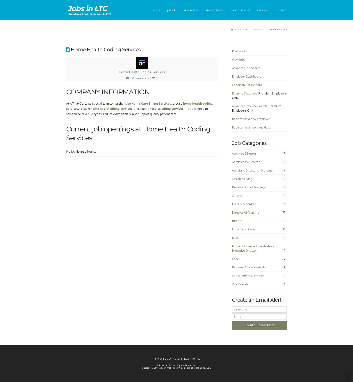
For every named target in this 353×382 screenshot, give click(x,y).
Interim (237, 221)
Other (236, 259)
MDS (235, 238)
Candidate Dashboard (247, 85)
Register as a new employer (251, 119)
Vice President (242, 284)
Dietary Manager (244, 204)
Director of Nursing (245, 212)
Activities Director (244, 153)
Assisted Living (242, 179)
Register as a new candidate (251, 127)
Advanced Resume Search (249, 106)
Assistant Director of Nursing (252, 170)
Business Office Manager (249, 187)
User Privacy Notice (187, 358)
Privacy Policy (162, 358)
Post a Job (239, 51)
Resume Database (244, 93)
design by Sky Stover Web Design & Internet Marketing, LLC (176, 367)
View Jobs (238, 60)
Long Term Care (243, 229)
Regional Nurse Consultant (251, 267)
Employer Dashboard (246, 76)
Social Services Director (248, 276)
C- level (237, 196)
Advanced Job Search (246, 68)
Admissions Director (246, 162)
